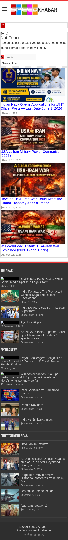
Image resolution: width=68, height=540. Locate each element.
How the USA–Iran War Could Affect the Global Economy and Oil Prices (31, 201)
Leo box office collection (37, 491)
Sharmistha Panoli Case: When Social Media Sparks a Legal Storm (32, 280)
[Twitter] (31, 535)
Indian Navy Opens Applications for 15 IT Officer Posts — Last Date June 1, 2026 (32, 106)
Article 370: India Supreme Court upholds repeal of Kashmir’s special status (43, 335)
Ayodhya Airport (31, 322)
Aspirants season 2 (34, 505)
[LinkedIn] (38, 535)
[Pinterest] (35, 535)
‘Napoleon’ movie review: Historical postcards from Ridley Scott (42, 478)
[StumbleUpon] (42, 535)
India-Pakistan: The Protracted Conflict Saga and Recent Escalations (41, 295)
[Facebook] (28, 535)
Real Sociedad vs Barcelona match (40, 391)
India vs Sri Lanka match (37, 419)
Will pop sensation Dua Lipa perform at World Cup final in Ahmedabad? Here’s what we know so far (29, 377)
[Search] (2, 57)
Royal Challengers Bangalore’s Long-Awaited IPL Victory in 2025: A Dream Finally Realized (31, 361)
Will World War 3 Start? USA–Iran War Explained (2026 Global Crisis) (30, 248)
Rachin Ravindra (32, 405)
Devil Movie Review (34, 444)
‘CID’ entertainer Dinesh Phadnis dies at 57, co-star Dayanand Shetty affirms (43, 462)
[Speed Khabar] (34, 9)
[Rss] (25, 535)
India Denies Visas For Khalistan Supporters (43, 309)
